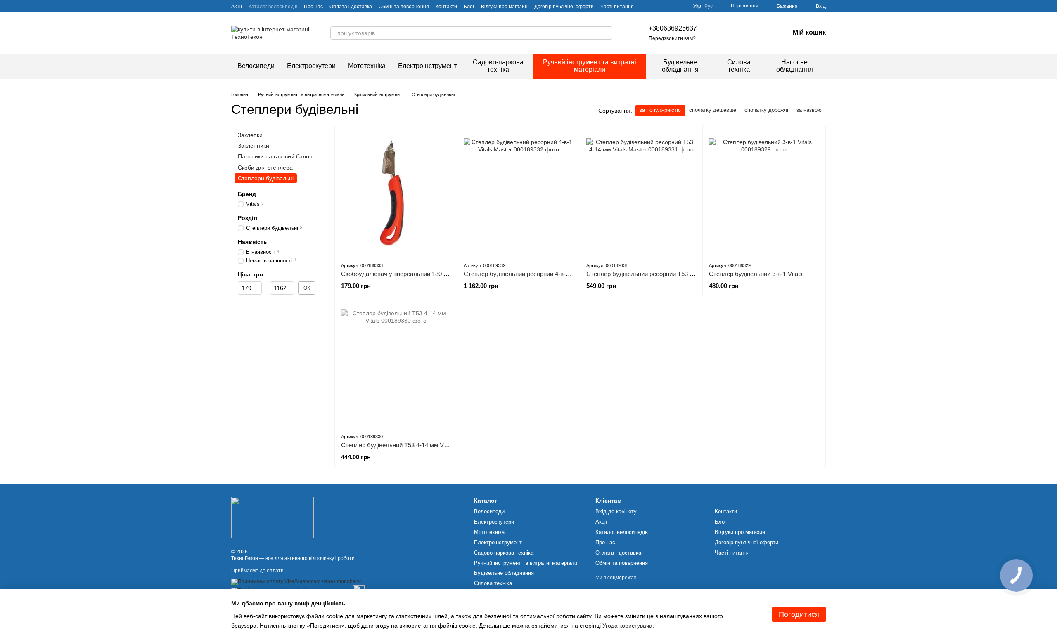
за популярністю (660, 110)
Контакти (446, 6)
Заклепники (253, 145)
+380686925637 (673, 28)
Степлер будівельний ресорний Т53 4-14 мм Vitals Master (667, 273)
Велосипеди (256, 65)
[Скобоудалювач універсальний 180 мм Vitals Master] (396, 193)
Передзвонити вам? (672, 38)
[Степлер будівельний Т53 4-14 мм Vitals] (396, 364)
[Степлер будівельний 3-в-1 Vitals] (764, 193)
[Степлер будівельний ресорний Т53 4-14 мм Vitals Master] (641, 193)
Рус (708, 6)
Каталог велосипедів (273, 6)
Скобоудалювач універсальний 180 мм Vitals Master (415, 273)
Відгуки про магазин (504, 6)
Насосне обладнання (794, 66)
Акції (236, 6)
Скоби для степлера (265, 167)
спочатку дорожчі (766, 110)
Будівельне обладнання (680, 66)
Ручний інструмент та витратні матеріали (589, 66)
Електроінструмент (427, 65)
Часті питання (617, 6)
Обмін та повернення (404, 6)
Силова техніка (739, 66)
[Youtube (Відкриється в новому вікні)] (745, 33)
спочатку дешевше (712, 110)
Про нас (313, 6)
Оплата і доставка (350, 6)
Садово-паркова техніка (498, 66)
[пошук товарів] (605, 33)
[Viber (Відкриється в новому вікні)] (764, 33)
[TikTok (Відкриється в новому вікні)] (725, 33)
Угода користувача (627, 625)
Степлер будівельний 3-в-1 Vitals (756, 273)
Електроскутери (311, 65)
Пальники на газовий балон (275, 156)
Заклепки (250, 135)
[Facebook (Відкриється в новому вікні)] (735, 33)
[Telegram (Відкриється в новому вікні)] (754, 33)
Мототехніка (367, 65)
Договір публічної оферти (564, 6)
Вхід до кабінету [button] (616, 511)
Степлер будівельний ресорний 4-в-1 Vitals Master (535, 273)
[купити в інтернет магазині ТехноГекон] (272, 517)
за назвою (809, 110)
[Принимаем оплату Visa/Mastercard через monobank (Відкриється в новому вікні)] (296, 581)
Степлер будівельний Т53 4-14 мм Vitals (398, 445)
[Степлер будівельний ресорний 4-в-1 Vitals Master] (519, 193)
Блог (469, 6)
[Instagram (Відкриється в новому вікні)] (715, 33)
